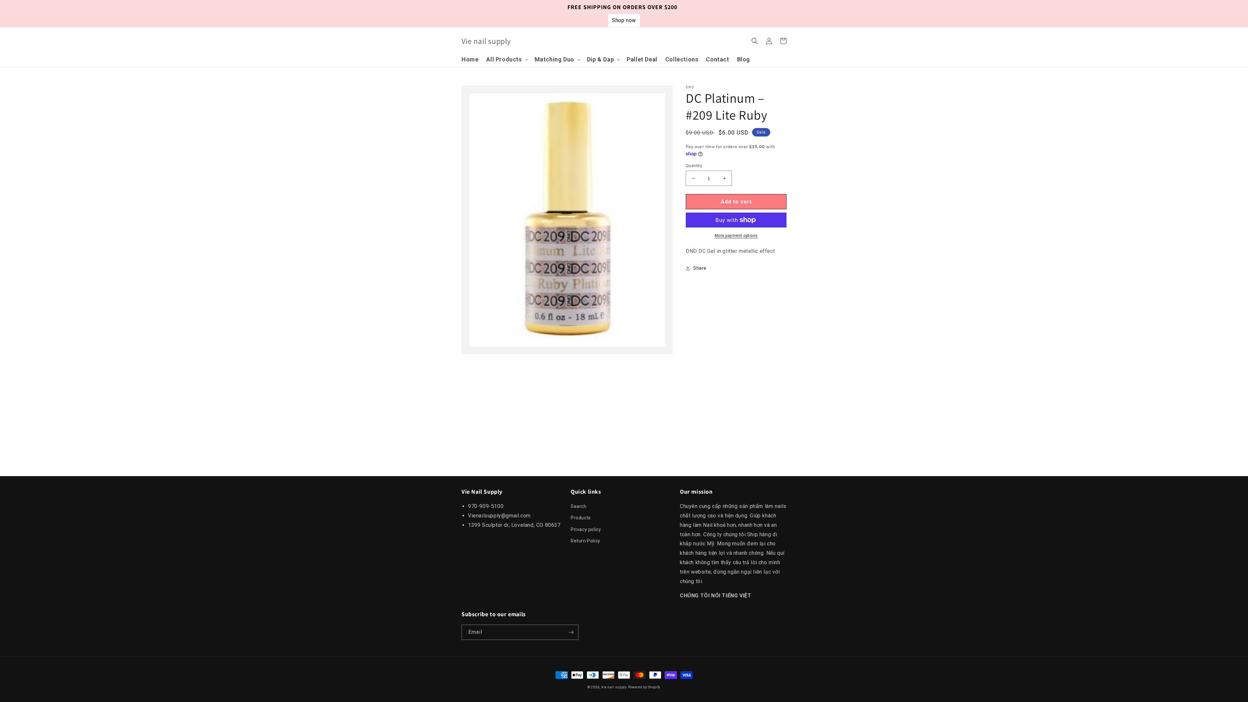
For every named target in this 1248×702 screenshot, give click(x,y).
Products (581, 517)
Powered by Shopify (644, 687)
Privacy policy (586, 529)
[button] (506, 59)
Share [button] (700, 268)
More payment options (736, 235)
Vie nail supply (614, 687)
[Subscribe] (571, 632)
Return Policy (585, 540)
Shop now (624, 20)
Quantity (694, 165)
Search (579, 506)
